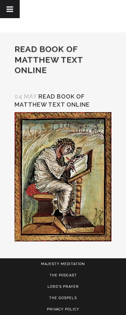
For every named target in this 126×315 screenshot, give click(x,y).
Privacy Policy (63, 309)
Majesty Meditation (63, 264)
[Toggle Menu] (10, 9)
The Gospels (63, 298)
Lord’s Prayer (63, 287)
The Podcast (63, 275)
